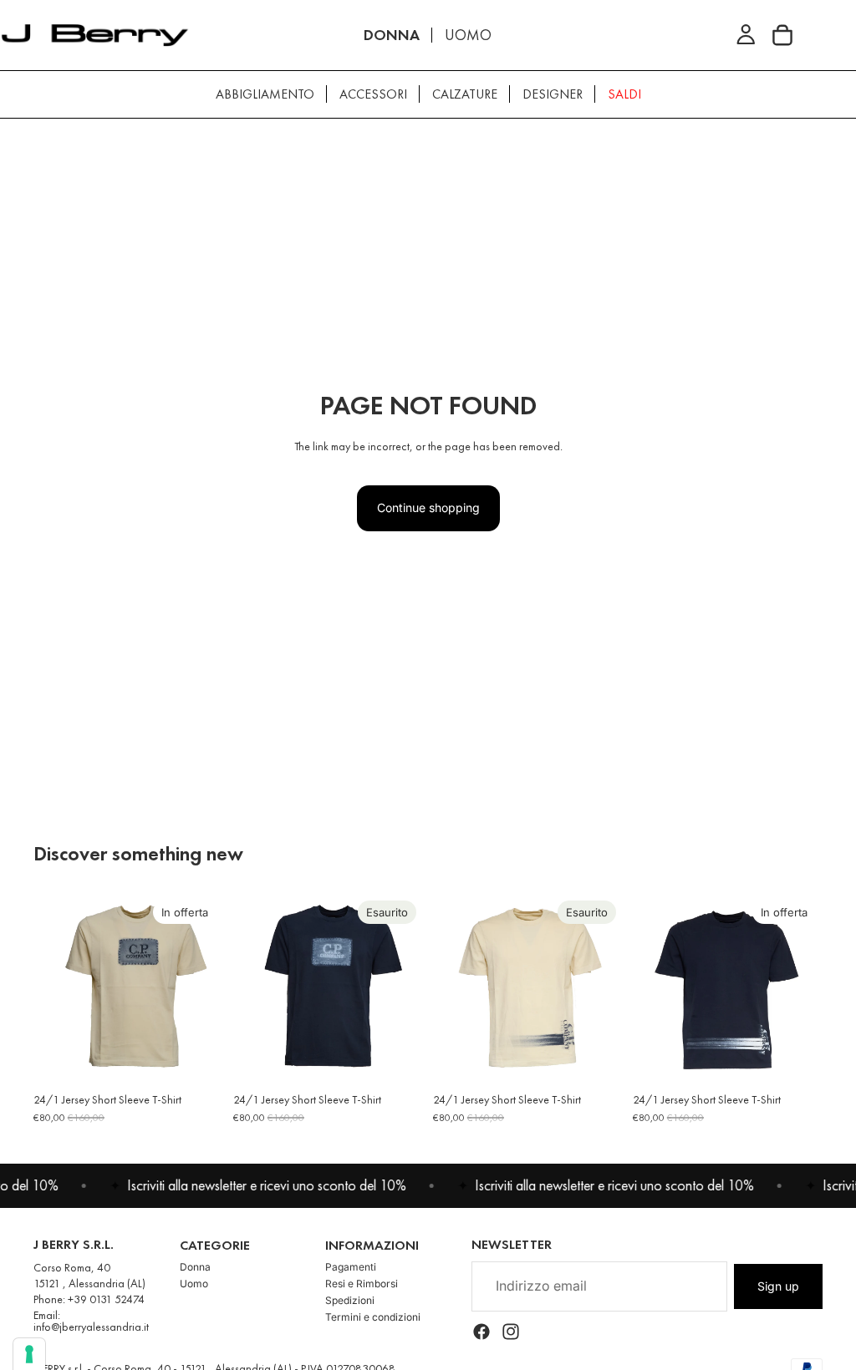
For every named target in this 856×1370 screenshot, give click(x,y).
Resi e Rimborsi (361, 1283)
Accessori (373, 94)
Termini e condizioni (372, 1317)
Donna (195, 1267)
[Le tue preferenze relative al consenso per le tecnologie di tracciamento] (29, 1354)
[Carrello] (782, 35)
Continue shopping (428, 507)
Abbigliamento (265, 94)
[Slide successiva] (204, 988)
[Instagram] (511, 1332)
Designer (552, 94)
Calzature (464, 94)
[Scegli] (197, 1058)
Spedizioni (349, 1300)
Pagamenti (350, 1267)
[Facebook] (481, 1332)
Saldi (624, 94)
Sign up (778, 1286)
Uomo (194, 1283)
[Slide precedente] (51, 988)
